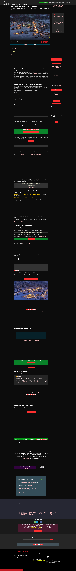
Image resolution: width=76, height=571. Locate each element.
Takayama (15, 149)
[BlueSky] (28, 559)
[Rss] (22, 559)
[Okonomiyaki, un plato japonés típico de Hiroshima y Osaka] (33, 508)
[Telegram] (43, 42)
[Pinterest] (24, 559)
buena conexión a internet (24, 381)
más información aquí (43, 236)
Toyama (22, 149)
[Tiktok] (27, 559)
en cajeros (28, 482)
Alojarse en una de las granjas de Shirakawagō (58, 25)
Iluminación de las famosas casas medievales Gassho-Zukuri (58, 17)
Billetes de (21, 492)
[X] (45, 42)
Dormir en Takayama (57, 29)
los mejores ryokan (37, 392)
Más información (31, 187)
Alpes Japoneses (40, 65)
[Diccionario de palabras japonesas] (43, 508)
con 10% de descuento (27, 488)
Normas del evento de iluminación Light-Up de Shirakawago (58, 23)
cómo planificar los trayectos (43, 330)
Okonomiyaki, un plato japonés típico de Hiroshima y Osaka (32, 513)
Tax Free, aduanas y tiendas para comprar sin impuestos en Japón (23, 513)
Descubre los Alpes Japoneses (59, 31)
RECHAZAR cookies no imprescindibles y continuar (56, 2)
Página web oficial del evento (18, 221)
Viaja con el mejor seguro (28, 44)
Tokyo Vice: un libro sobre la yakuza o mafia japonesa (53, 513)
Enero (17, 48)
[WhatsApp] (41, 42)
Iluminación (13, 54)
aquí (29, 485)
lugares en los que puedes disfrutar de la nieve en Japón (27, 409)
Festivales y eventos (14, 48)
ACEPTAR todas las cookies (43, 2)
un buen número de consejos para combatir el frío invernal (26, 276)
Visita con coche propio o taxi (58, 24)
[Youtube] (25, 559)
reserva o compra (25, 336)
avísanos (26, 468)
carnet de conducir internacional (26, 243)
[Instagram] (18, 559)
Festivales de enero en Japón (58, 27)
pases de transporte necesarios (38, 381)
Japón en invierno (17, 11)
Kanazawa (18, 149)
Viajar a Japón (13, 11)
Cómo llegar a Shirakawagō (58, 28)
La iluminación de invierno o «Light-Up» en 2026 (59, 18)
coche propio (40, 179)
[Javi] (42, 467)
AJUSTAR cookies (68, 2)
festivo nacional (23, 96)
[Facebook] (47, 42)
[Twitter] (21, 559)
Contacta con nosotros (26, 458)
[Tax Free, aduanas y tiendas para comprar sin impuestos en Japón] (23, 508)
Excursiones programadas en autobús (58, 21)
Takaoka (24, 149)
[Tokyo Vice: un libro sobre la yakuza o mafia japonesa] (53, 508)
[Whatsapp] (16, 559)
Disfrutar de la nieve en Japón (59, 30)
